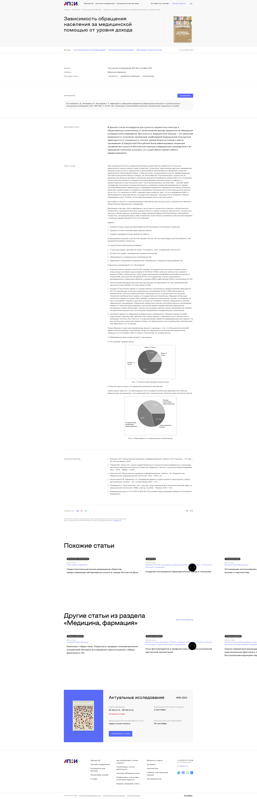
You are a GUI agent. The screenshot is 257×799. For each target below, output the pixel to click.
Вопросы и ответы (155, 760)
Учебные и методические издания (157, 774)
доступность (113, 76)
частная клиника (148, 76)
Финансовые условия (99, 775)
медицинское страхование (130, 76)
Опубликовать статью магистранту (125, 768)
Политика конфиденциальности (90, 795)
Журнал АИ (88, 3)
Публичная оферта (133, 795)
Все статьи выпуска (184, 619)
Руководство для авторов (128, 3)
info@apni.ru (117, 520)
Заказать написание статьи (127, 784)
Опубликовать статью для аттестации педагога (127, 779)
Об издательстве (154, 779)
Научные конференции (105, 3)
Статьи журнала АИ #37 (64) (91, 9)
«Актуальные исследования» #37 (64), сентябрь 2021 (130, 68)
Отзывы (94, 779)
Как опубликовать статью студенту (127, 762)
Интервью (151, 764)
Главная (66, 9)
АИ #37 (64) (75, 9)
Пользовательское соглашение (114, 795)
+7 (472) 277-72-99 (185, 760)
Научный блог (152, 768)
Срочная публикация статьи (128, 773)
